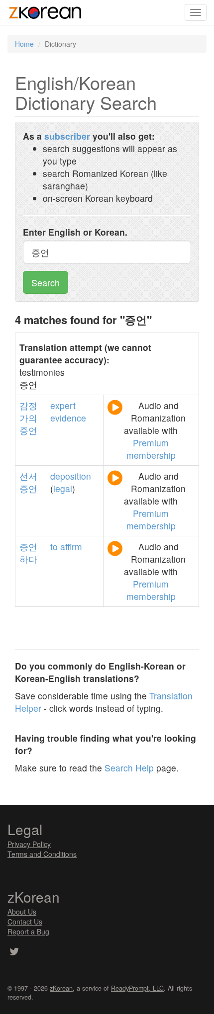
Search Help (129, 767)
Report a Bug (28, 931)
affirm (71, 546)
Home (24, 44)
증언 (28, 430)
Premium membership (151, 448)
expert (63, 405)
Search (45, 282)
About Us (21, 912)
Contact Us (24, 922)
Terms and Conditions (42, 854)
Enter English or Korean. (75, 232)
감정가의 (28, 411)
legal (62, 488)
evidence (68, 418)
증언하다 (28, 552)
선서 (28, 476)
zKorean (61, 988)
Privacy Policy (29, 844)
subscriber (67, 136)
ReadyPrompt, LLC (137, 988)
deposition (70, 476)
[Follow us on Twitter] (14, 952)
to (54, 546)
